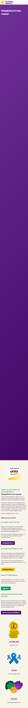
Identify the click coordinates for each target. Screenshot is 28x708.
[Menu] (26, 2)
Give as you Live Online (10, 613)
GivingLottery (7, 543)
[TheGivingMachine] (7, 2)
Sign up (5, 588)
